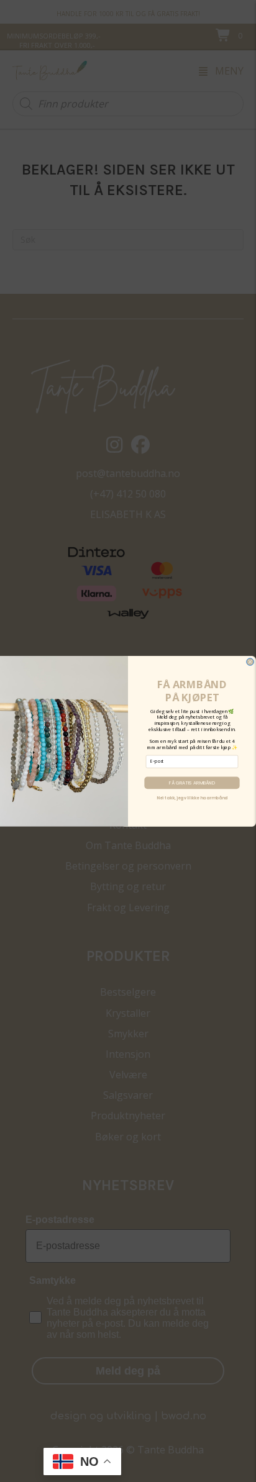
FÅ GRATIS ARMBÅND (192, 783)
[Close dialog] (250, 661)
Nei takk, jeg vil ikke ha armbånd (192, 798)
